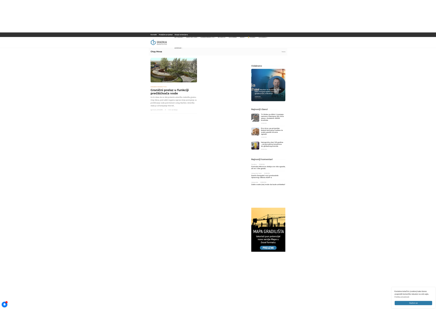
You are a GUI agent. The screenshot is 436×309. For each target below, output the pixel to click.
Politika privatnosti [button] (401, 297)
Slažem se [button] (413, 303)
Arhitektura (191, 37)
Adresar (177, 48)
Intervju (221, 37)
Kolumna (233, 37)
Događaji (263, 37)
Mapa (242, 37)
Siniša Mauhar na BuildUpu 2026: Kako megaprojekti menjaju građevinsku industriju (268, 91)
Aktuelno (178, 37)
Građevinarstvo (207, 37)
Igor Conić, (154, 110)
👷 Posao (251, 37)
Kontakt (154, 35)
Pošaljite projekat (166, 35)
